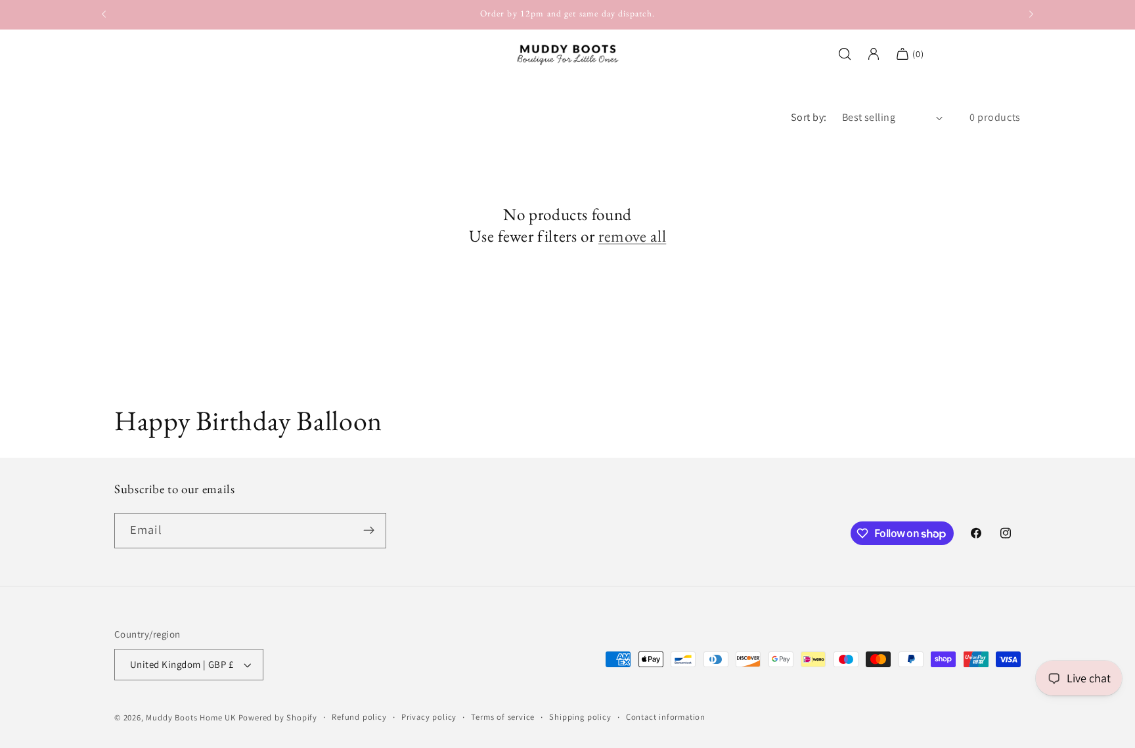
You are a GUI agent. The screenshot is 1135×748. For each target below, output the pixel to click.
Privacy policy (428, 716)
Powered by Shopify (278, 717)
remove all (632, 236)
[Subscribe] (369, 530)
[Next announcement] (1031, 14)
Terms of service (503, 716)
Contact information (665, 716)
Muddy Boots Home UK (190, 717)
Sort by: (809, 117)
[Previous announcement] (103, 14)
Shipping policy (580, 716)
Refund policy (359, 716)
